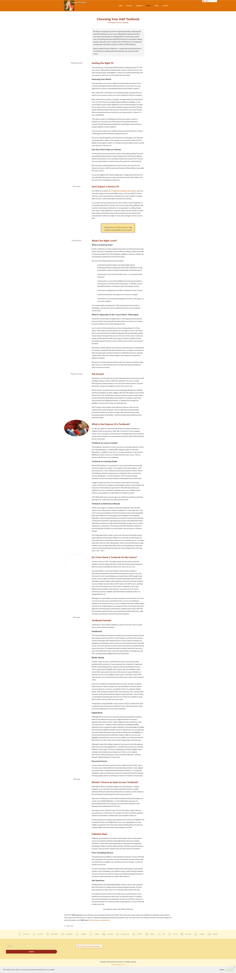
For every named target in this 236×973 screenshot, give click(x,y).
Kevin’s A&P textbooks (119, 227)
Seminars (139, 5)
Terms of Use (115, 964)
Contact (122, 964)
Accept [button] (230, 969)
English (206, 1)
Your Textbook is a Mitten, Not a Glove (122, 191)
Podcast (129, 5)
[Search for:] (31, 947)
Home (120, 5)
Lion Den (165, 5)
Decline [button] (222, 969)
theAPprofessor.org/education (99, 920)
